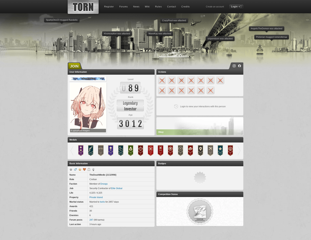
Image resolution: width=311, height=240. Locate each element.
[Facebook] (239, 66)
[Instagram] (234, 66)
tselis (102, 202)
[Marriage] (84, 169)
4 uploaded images (80, 130)
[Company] (88, 169)
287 (91, 220)
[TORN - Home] (83, 7)
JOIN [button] (74, 66)
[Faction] (93, 169)
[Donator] (79, 169)
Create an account (215, 6)
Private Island (96, 197)
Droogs (104, 184)
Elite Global (116, 188)
